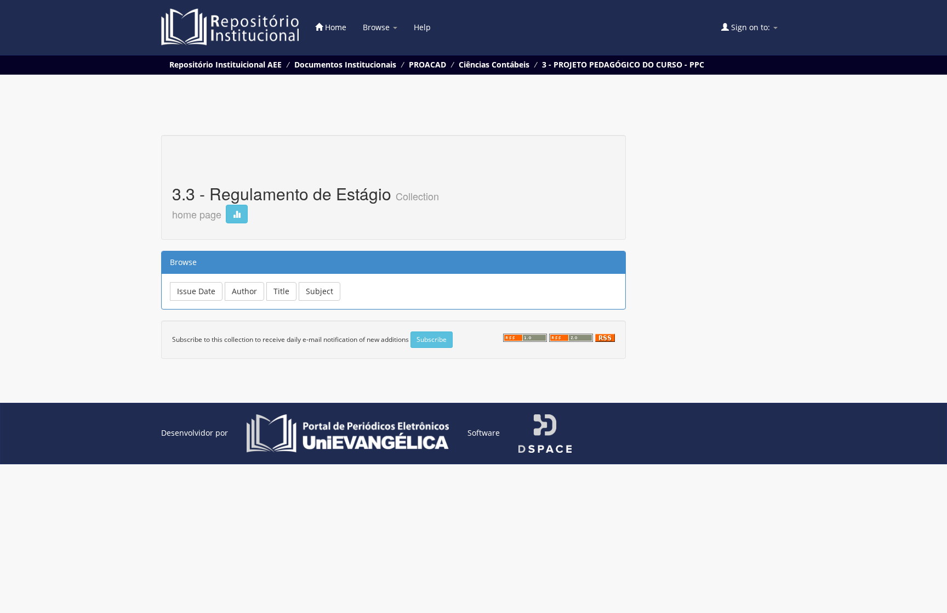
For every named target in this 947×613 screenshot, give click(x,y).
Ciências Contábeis (494, 64)
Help (422, 27)
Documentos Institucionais (345, 64)
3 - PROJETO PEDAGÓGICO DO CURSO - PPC (623, 64)
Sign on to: (750, 27)
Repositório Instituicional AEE (225, 64)
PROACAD (427, 64)
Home (334, 27)
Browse (377, 27)
